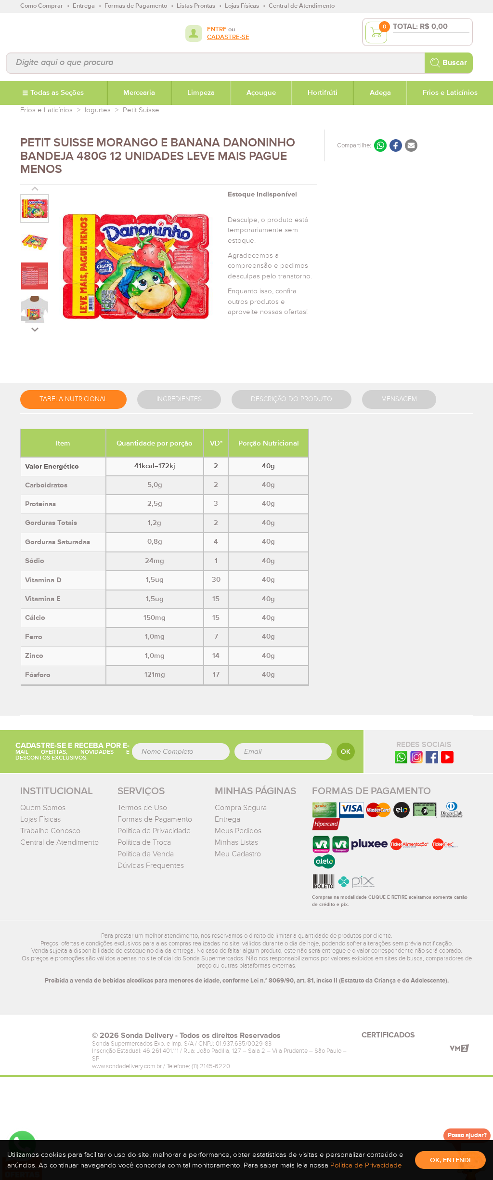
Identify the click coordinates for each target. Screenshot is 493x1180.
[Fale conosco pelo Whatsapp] (401, 756)
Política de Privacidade (154, 831)
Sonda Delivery (51, 1038)
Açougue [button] (261, 93)
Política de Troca (144, 842)
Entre (217, 30)
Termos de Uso (142, 808)
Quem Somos (42, 808)
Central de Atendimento (59, 842)
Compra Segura (241, 808)
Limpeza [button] (201, 93)
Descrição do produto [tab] (291, 399)
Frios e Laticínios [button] (450, 93)
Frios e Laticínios (46, 110)
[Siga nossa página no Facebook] (432, 756)
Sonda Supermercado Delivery (51, 32)
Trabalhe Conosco (50, 831)
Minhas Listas (236, 842)
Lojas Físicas (40, 819)
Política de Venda (145, 854)
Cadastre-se (228, 37)
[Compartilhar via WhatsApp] (380, 145)
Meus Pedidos (238, 831)
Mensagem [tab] (399, 399)
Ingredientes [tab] (179, 399)
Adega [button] (380, 93)
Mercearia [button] (139, 93)
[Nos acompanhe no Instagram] (416, 756)
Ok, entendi (450, 1160)
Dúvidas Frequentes (150, 865)
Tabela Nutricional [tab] (73, 399)
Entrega (227, 819)
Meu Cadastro (238, 854)
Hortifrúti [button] (322, 93)
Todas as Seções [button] (57, 93)
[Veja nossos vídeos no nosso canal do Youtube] (447, 756)
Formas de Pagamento (154, 819)
